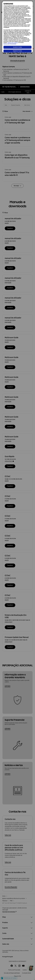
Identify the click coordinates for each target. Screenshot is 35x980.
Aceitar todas (17, 47)
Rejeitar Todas (17, 51)
